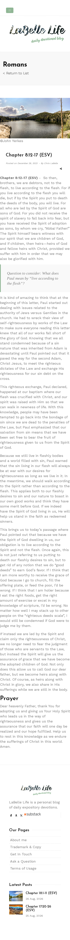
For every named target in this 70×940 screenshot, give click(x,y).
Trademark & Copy (25, 847)
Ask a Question (23, 861)
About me (18, 840)
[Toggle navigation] (9, 10)
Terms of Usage (23, 868)
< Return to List (16, 73)
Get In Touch (21, 854)
